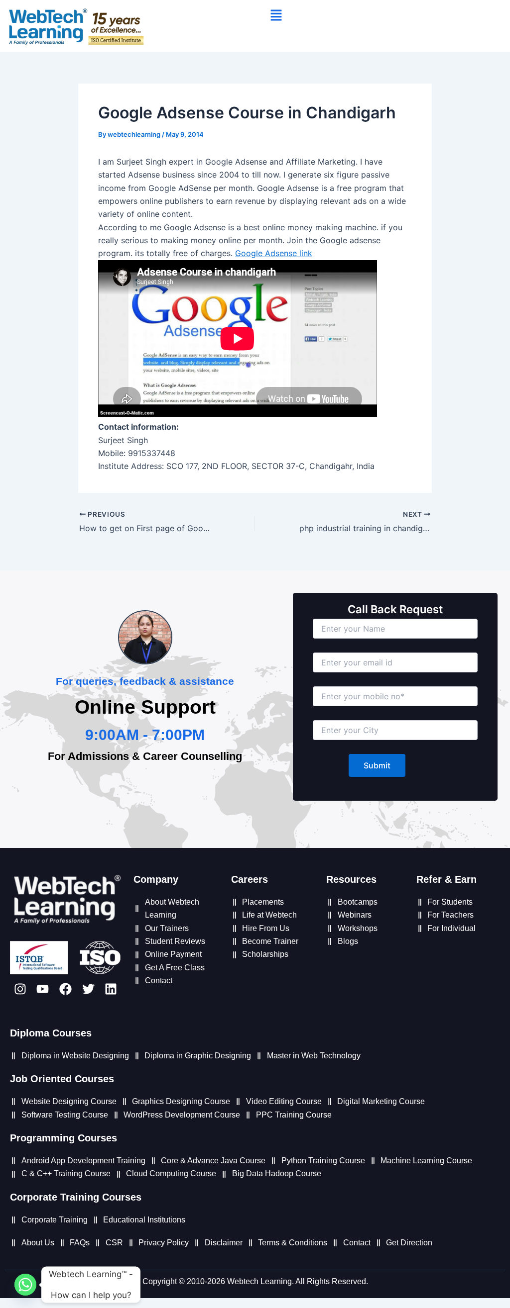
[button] (276, 15)
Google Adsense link (273, 253)
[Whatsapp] (25, 1285)
